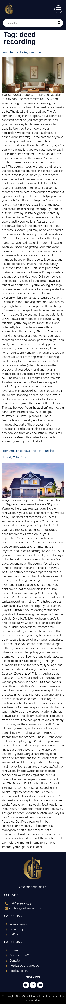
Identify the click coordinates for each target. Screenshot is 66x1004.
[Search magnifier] (59, 22)
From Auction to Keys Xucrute (21, 52)
